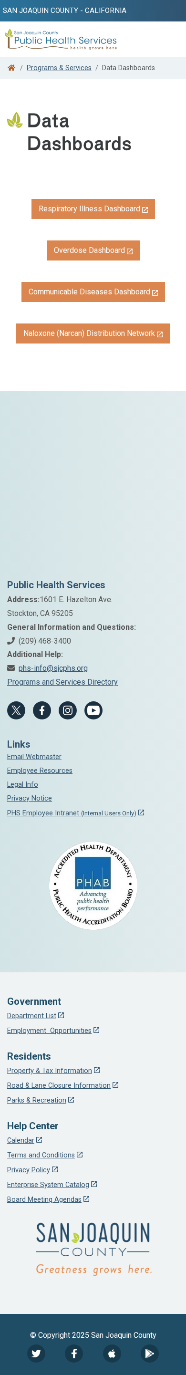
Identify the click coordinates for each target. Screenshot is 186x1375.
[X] (16, 710)
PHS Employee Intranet (71, 813)
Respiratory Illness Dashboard (89, 208)
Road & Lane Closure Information (59, 1086)
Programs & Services (59, 68)
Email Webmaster (34, 757)
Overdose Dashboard (89, 250)
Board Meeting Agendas (44, 1200)
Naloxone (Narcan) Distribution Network (89, 333)
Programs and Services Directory (62, 682)
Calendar (20, 1140)
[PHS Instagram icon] (68, 710)
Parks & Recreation (36, 1100)
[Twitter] (36, 1353)
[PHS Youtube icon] (93, 710)
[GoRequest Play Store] (150, 1353)
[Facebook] (42, 710)
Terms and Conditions (41, 1155)
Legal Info (22, 785)
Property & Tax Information (49, 1071)
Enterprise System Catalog (48, 1185)
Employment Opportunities (49, 1031)
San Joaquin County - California (64, 10)
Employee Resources (39, 771)
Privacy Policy (28, 1170)
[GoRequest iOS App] (112, 1353)
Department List (31, 1016)
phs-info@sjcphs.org (53, 668)
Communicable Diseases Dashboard (89, 291)
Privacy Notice (29, 798)
